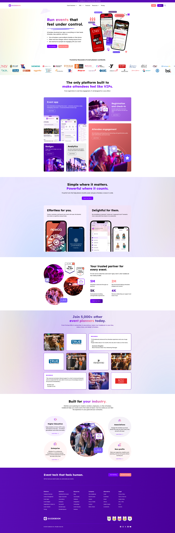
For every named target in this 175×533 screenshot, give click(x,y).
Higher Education (63, 496)
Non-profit (61, 504)
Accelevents (106, 506)
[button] (72, 5)
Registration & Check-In (49, 504)
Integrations (76, 501)
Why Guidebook (92, 494)
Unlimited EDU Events (64, 494)
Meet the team (92, 496)
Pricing (103, 5)
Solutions (76, 509)
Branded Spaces (62, 509)
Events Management (48, 496)
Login (153, 5)
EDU (80, 5)
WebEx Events (107, 504)
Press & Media (92, 501)
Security (120, 506)
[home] (25, 5)
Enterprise (61, 501)
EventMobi (106, 496)
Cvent (105, 494)
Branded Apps (62, 506)
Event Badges (47, 501)
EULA (119, 504)
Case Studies (76, 496)
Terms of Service (122, 496)
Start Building (52, 46)
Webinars (76, 499)
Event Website (47, 506)
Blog (75, 494)
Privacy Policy (121, 494)
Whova (105, 501)
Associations (62, 499)
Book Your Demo (63, 46)
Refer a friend (92, 506)
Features (87, 5)
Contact (90, 504)
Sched (105, 499)
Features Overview (48, 494)
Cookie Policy (121, 499)
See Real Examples (125, 474)
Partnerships (76, 504)
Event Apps (46, 499)
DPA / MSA (121, 501)
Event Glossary (77, 506)
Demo (160, 5)
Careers (90, 499)
